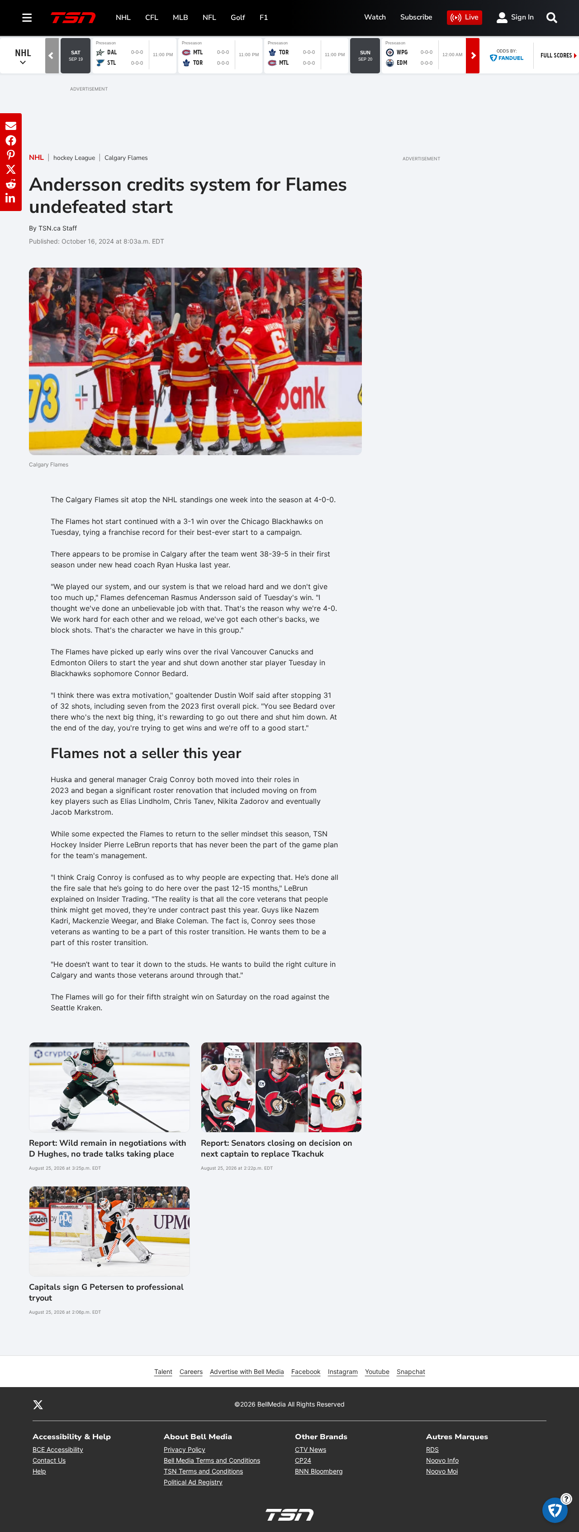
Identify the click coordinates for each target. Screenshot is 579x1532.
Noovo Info (442, 1460)
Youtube (377, 1371)
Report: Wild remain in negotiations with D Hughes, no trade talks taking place (107, 1148)
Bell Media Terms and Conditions (212, 1460)
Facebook (306, 1371)
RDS (432, 1449)
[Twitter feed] (38, 1404)
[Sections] (27, 18)
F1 (264, 18)
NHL (123, 18)
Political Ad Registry (193, 1482)
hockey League (74, 158)
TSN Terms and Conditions (203, 1471)
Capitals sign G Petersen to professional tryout (106, 1292)
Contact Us (49, 1460)
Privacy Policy (184, 1449)
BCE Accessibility (58, 1449)
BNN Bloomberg (319, 1471)
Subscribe (416, 17)
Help (39, 1471)
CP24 (303, 1460)
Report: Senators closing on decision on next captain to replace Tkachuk (276, 1148)
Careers (191, 1371)
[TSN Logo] (73, 18)
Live (472, 17)
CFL (151, 18)
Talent (163, 1371)
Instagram (343, 1371)
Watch (375, 17)
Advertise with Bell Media (247, 1371)
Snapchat (411, 1371)
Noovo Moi (442, 1471)
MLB (180, 18)
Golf (238, 18)
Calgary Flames (126, 158)
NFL (209, 18)
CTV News (310, 1449)
